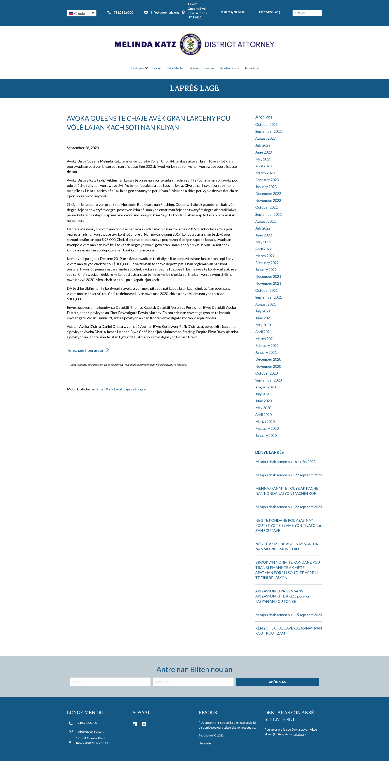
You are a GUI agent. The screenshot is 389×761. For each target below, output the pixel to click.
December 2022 (268, 193)
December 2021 (268, 276)
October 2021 (266, 290)
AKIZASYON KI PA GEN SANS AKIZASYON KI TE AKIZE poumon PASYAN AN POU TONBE (282, 596)
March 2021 (265, 338)
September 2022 (268, 214)
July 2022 (262, 228)
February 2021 (267, 345)
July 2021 (262, 311)
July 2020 (262, 394)
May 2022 (263, 242)
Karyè (194, 68)
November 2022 (268, 200)
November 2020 (268, 366)
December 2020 (268, 359)
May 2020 (263, 407)
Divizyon (137, 68)
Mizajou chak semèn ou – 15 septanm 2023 (288, 614)
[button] (81, 13)
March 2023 (265, 173)
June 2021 (263, 318)
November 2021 (268, 283)
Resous (209, 68)
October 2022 (266, 207)
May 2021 (263, 325)
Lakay (156, 68)
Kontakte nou (229, 68)
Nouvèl (250, 68)
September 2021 (268, 297)
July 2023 (262, 145)
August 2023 (265, 138)
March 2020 (265, 421)
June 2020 (263, 401)
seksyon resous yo (242, 727)
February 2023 (267, 179)
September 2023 (268, 131)
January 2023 (266, 186)
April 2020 (263, 414)
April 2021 (263, 331)
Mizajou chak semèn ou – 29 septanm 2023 (288, 475)
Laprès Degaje (134, 389)
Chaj (100, 389)
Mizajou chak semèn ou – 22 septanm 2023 (288, 506)
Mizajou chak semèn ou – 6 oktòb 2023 (285, 461)
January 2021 (266, 352)
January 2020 (266, 435)
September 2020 (268, 380)
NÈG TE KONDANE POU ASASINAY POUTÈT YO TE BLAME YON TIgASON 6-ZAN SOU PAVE (288, 525)
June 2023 (263, 152)
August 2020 (265, 387)
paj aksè (298, 734)
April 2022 (263, 249)
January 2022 (266, 269)
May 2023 (263, 159)
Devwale (205, 743)
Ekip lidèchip (175, 68)
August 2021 (265, 304)
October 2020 (266, 373)
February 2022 (267, 262)
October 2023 (266, 124)
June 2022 (263, 235)
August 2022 (265, 221)
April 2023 (263, 166)
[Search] (319, 13)
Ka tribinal (114, 389)
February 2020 (267, 428)
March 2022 (265, 255)
